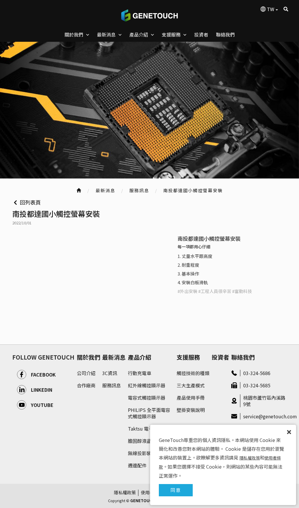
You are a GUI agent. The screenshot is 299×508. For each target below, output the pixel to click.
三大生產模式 (191, 385)
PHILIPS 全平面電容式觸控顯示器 (149, 413)
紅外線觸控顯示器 (146, 385)
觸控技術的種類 (193, 373)
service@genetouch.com (265, 416)
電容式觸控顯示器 (146, 397)
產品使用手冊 (191, 397)
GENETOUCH (149, 15)
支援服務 (188, 357)
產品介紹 (139, 357)
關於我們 (88, 357)
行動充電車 (139, 373)
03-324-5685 (256, 385)
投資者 (220, 357)
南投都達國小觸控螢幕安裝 (193, 190)
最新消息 (114, 357)
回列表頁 (30, 202)
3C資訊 (109, 373)
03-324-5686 (256, 373)
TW (270, 9)
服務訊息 (139, 190)
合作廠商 (86, 385)
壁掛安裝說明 (191, 410)
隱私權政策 (125, 492)
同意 (176, 489)
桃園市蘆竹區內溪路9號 (264, 400)
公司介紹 (86, 373)
